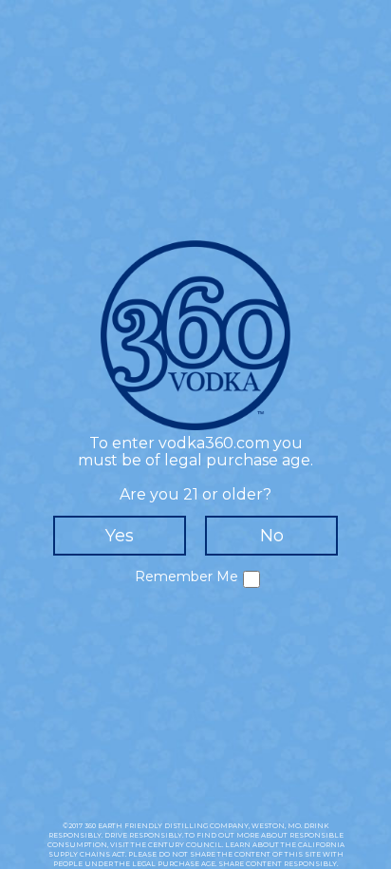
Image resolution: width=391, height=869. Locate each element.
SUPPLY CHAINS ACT (86, 854)
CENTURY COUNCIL (185, 845)
